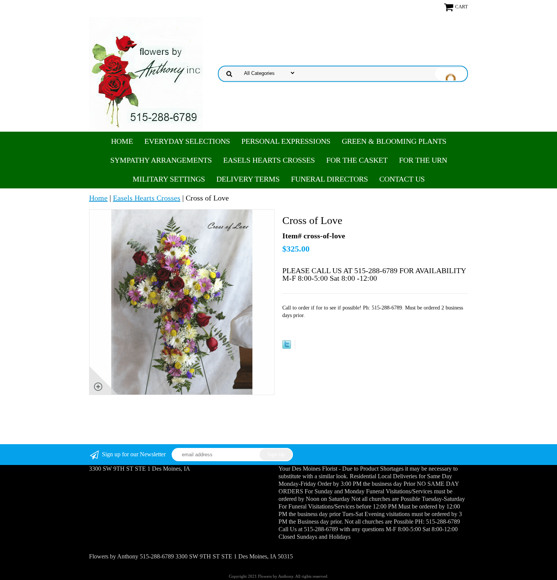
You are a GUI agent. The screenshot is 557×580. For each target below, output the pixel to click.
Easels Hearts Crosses (269, 160)
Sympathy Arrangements (161, 160)
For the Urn (423, 160)
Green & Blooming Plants (394, 141)
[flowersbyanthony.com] (146, 73)
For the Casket (357, 160)
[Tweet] (286, 346)
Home (122, 141)
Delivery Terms (248, 179)
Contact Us (402, 179)
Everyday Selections (187, 141)
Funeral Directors (329, 179)
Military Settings (169, 179)
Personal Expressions (285, 141)
